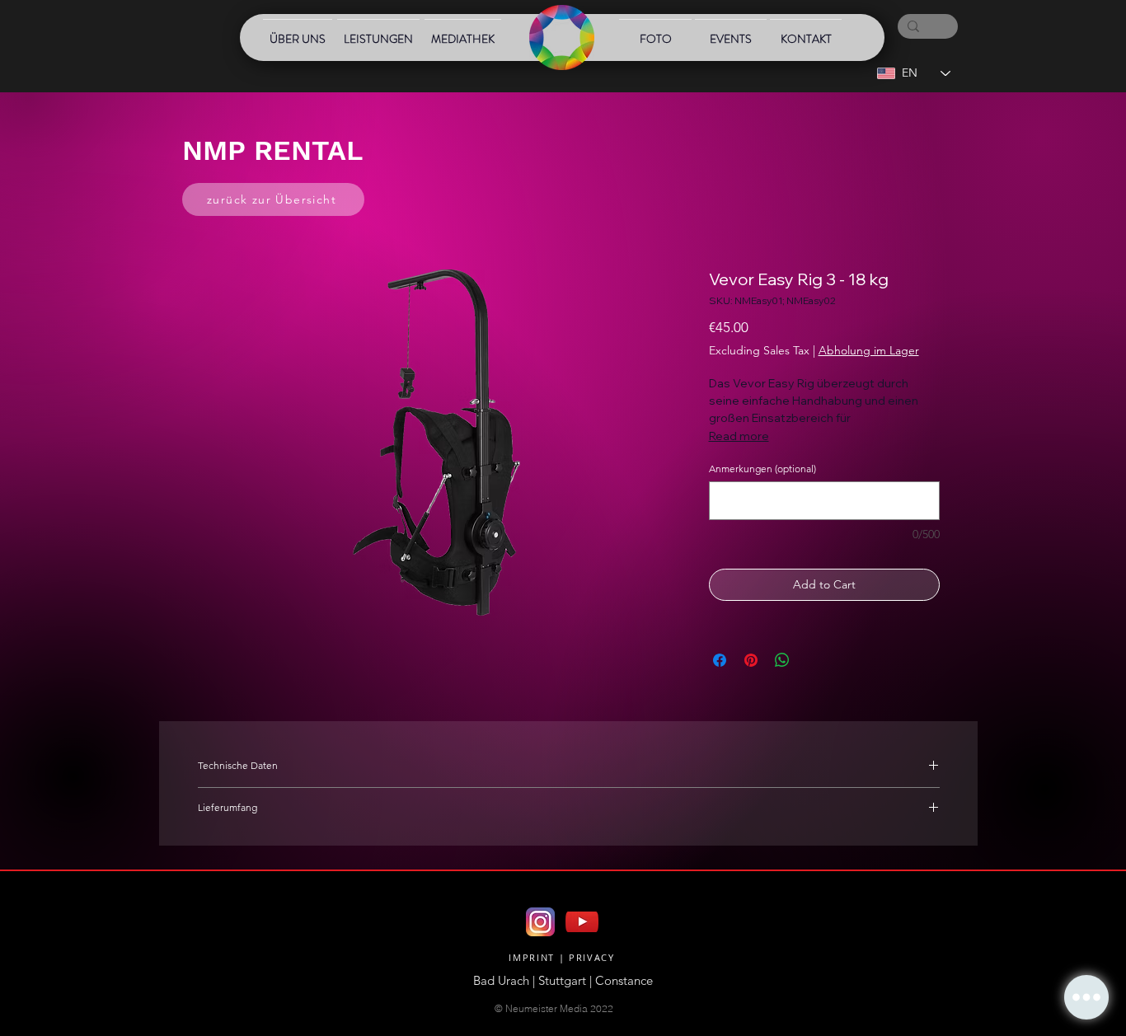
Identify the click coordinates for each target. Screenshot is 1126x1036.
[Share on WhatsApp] (782, 660)
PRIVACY (592, 957)
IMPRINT (532, 957)
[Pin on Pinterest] (751, 660)
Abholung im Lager (869, 350)
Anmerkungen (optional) (762, 468)
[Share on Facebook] (720, 660)
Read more (739, 436)
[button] (1086, 997)
